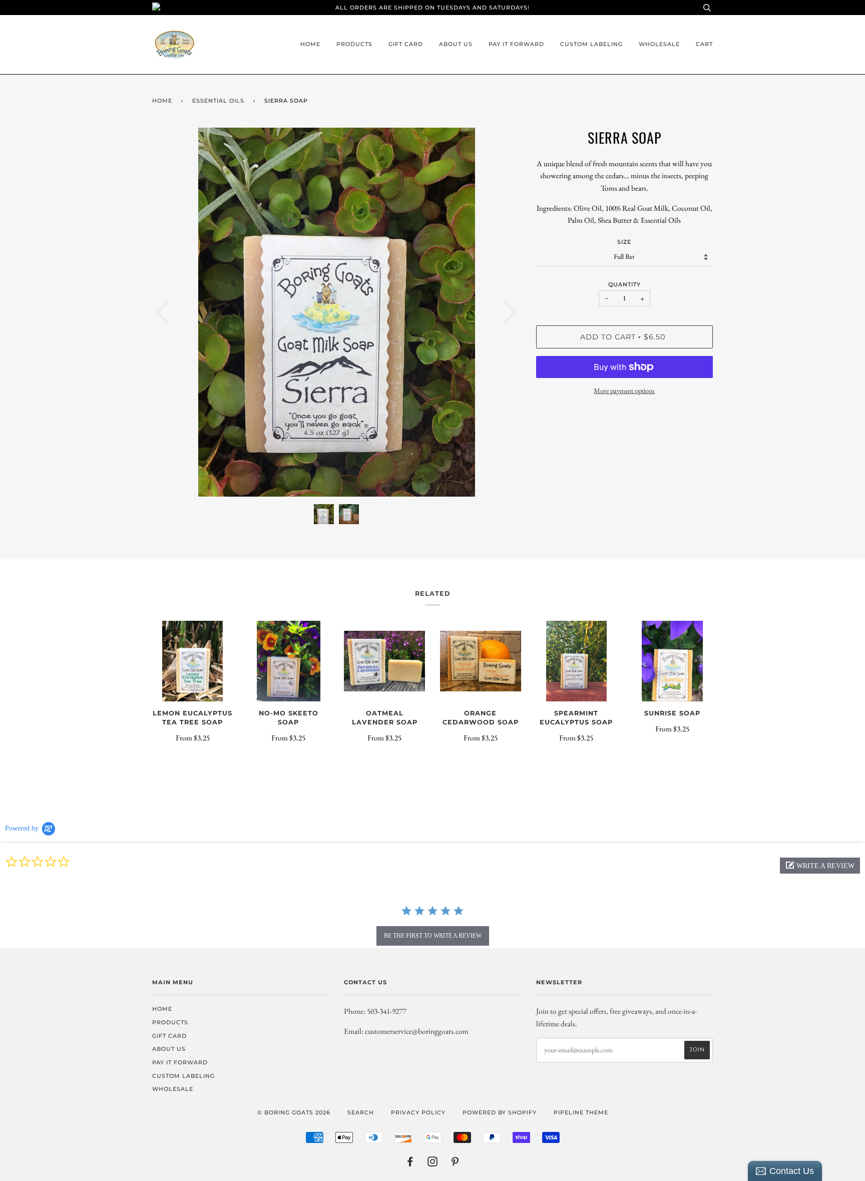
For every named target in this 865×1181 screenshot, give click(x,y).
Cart (704, 44)
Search (360, 1112)
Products (354, 44)
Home (310, 44)
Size (624, 241)
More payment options (624, 390)
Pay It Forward (516, 44)
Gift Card (405, 44)
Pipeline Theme (581, 1112)
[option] (336, 312)
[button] (820, 866)
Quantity (624, 284)
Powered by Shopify (500, 1112)
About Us (456, 44)
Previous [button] (169, 312)
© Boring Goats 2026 (293, 1112)
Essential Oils (218, 100)
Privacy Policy (418, 1112)
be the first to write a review (433, 935)
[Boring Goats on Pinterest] (455, 1163)
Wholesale (659, 44)
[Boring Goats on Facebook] (410, 1163)
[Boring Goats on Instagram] (432, 1163)
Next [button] (503, 312)
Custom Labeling (591, 44)
